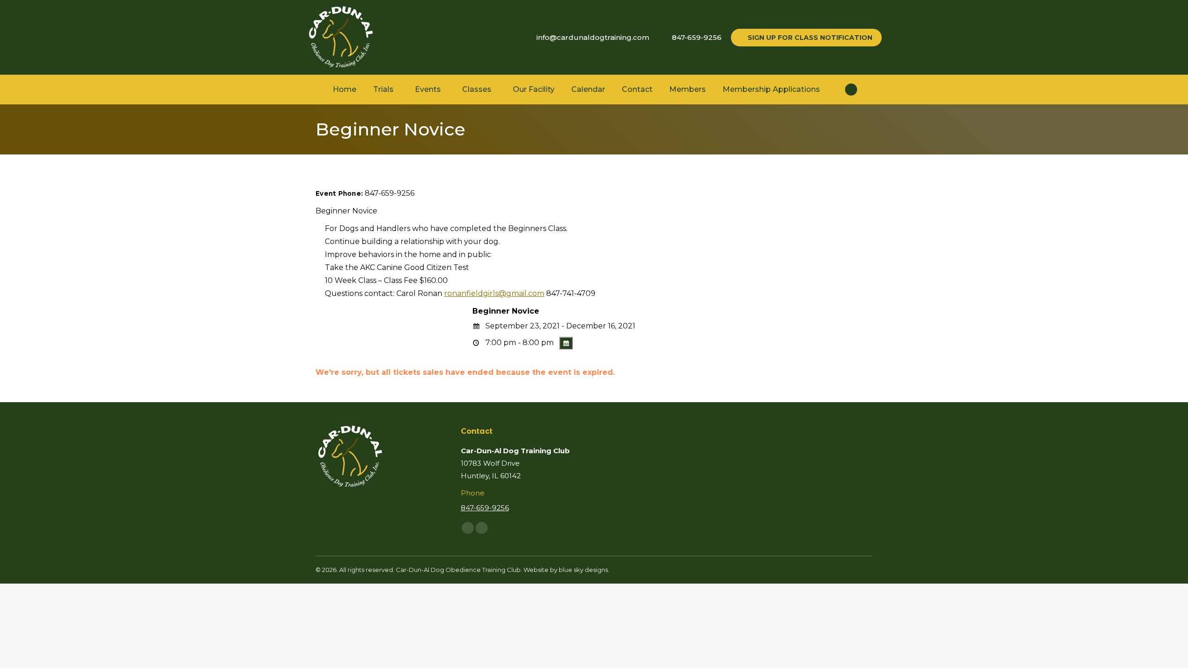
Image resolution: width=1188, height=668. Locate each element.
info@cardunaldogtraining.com (592, 37)
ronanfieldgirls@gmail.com (494, 293)
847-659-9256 (697, 37)
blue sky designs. (584, 569)
